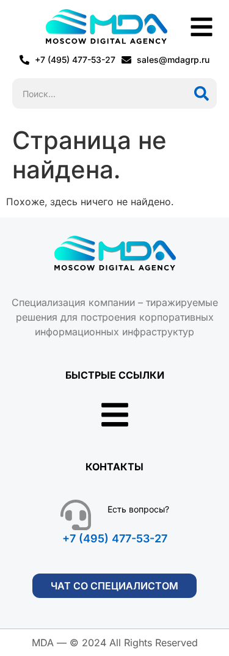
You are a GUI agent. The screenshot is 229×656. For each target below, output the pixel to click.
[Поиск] (201, 93)
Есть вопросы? (138, 509)
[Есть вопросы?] (75, 515)
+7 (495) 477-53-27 (114, 538)
